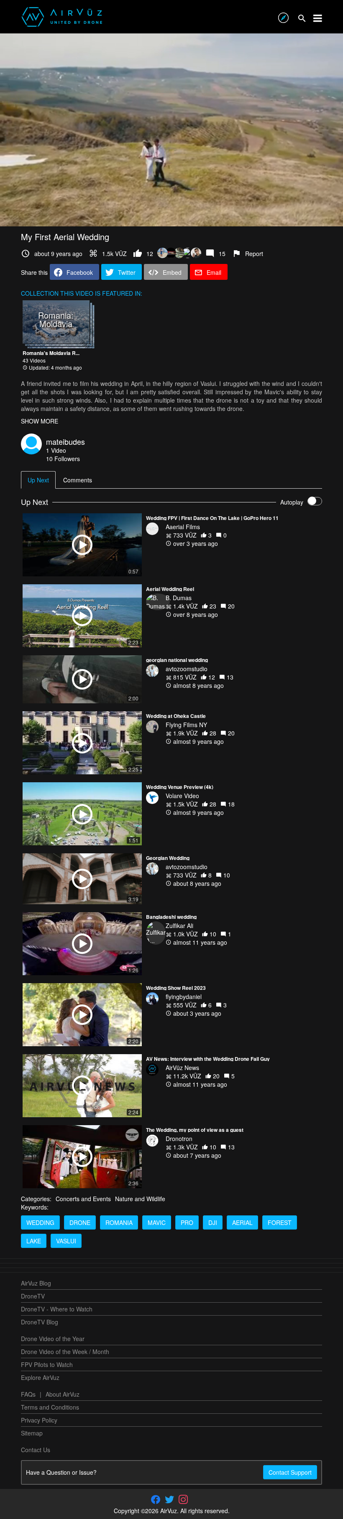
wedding (40, 1222)
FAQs (28, 1394)
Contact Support (290, 1472)
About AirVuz (62, 1394)
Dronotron (179, 1138)
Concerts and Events (83, 1198)
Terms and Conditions (50, 1407)
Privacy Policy (39, 1420)
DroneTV (33, 1296)
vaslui (66, 1241)
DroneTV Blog (39, 1322)
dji (212, 1222)
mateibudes (65, 441)
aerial (242, 1222)
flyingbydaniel (184, 996)
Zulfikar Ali (179, 925)
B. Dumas (179, 597)
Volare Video (182, 795)
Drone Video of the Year (52, 1338)
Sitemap (32, 1433)
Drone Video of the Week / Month (65, 1351)
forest (280, 1222)
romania (119, 1222)
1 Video (56, 450)
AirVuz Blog (36, 1283)
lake (33, 1241)
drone (79, 1222)
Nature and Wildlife (140, 1198)
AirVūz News (182, 1067)
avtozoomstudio (186, 668)
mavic (157, 1222)
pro (187, 1222)
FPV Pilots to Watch (47, 1364)
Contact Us (35, 1449)
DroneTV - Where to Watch (56, 1309)
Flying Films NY (186, 724)
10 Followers (63, 458)
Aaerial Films (183, 526)
